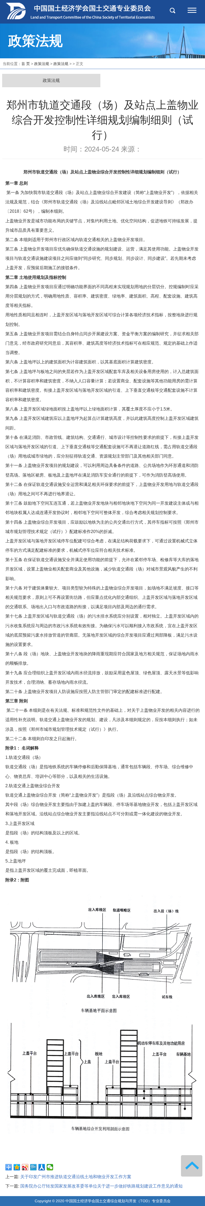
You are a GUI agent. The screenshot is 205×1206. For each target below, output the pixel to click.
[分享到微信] (50, 1167)
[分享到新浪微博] (25, 1167)
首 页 (25, 64)
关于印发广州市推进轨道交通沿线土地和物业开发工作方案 (75, 1176)
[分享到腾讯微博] (33, 1167)
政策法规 (41, 64)
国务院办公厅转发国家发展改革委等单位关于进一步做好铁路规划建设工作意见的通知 (101, 1186)
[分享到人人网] (41, 1167)
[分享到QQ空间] (17, 1167)
